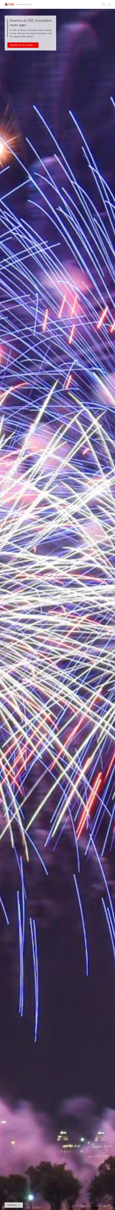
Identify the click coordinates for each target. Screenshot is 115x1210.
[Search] (103, 4)
